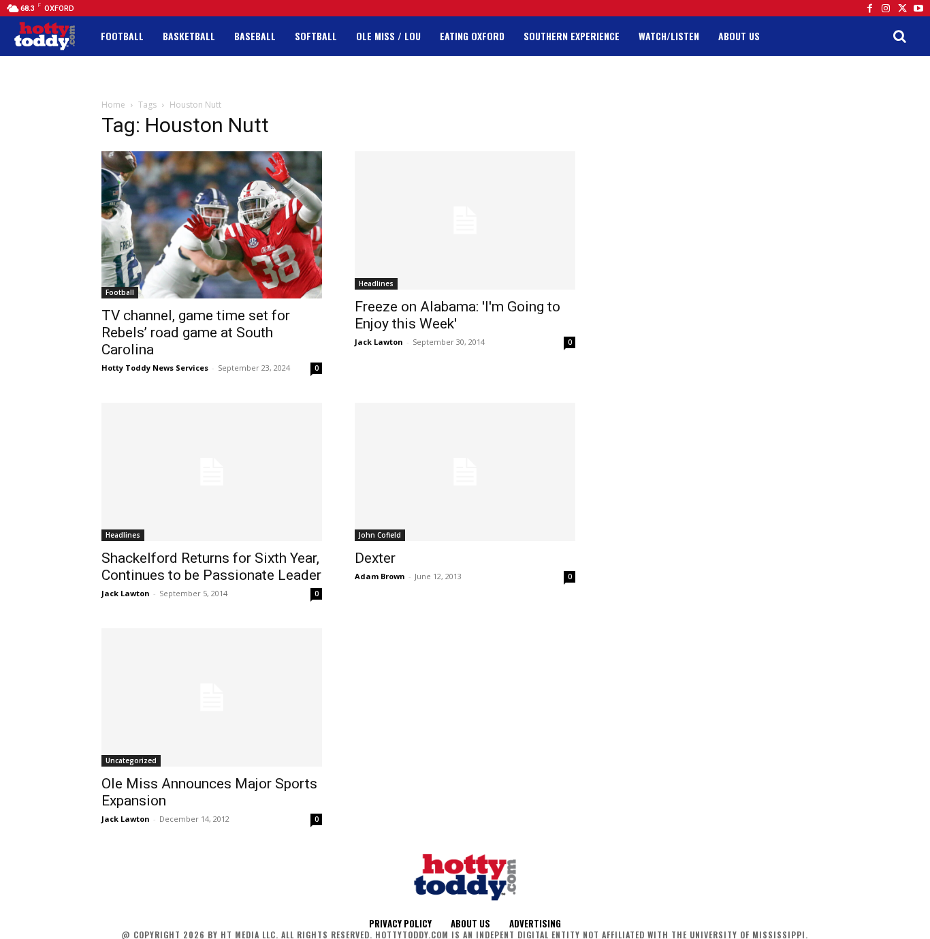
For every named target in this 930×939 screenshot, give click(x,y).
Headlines (376, 283)
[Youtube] (918, 8)
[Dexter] (465, 472)
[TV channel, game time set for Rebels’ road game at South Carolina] (211, 224)
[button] (899, 36)
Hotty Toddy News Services (154, 368)
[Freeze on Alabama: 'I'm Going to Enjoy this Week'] (465, 220)
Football (120, 292)
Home (113, 104)
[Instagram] (886, 8)
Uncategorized (131, 760)
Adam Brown (380, 576)
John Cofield (380, 535)
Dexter (375, 558)
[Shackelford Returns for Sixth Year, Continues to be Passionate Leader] (211, 472)
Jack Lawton (379, 342)
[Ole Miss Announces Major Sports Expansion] (211, 697)
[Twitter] (902, 8)
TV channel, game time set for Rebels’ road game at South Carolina (195, 332)
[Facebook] (869, 8)
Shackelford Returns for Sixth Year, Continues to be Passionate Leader (211, 566)
